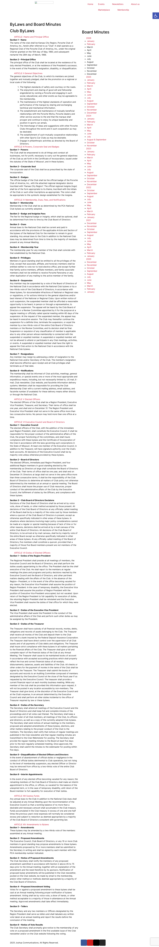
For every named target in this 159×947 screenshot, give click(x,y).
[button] (44, 36)
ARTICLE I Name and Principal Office (31, 37)
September (92, 104)
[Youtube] (90, 943)
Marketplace (104, 10)
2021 (88, 220)
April (89, 89)
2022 (88, 187)
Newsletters (117, 4)
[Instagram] (102, 943)
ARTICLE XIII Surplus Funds (26, 796)
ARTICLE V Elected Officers (27, 399)
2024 (88, 115)
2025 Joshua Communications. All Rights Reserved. (34, 942)
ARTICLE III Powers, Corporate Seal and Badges (36, 146)
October (91, 106)
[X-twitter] (96, 943)
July (89, 98)
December (92, 112)
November (92, 109)
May (89, 92)
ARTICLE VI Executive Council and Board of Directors (39, 422)
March (90, 86)
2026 (88, 38)
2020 (88, 259)
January (90, 41)
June (89, 95)
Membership (123, 10)
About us (135, 4)
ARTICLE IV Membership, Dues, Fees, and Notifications (39, 200)
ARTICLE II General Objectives (28, 73)
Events (101, 4)
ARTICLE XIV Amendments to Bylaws (31, 824)
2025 (88, 77)
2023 (88, 148)
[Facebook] (84, 943)
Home (90, 4)
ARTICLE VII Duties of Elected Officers (32, 553)
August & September (96, 139)
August (90, 101)
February (91, 44)
